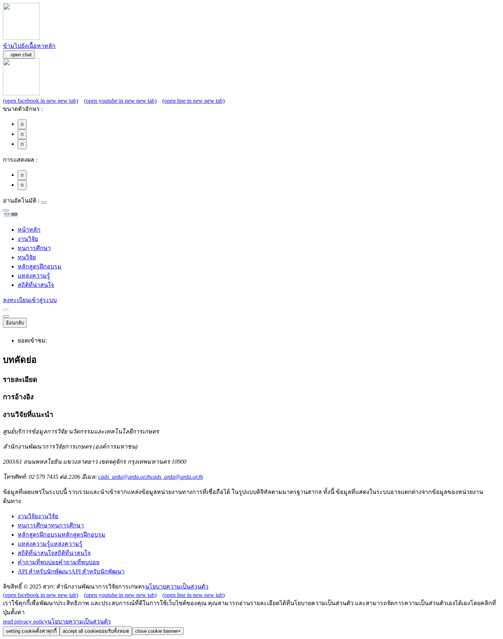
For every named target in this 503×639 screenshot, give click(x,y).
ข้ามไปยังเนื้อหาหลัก (29, 46)
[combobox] (6, 210)
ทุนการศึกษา (34, 248)
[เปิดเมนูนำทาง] (6, 316)
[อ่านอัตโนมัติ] (44, 202)
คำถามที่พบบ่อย (58, 562)
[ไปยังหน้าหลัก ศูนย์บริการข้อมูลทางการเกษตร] (22, 216)
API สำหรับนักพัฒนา (71, 571)
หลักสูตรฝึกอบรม (39, 266)
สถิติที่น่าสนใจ (36, 285)
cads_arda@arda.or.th (150, 477)
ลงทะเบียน (16, 300)
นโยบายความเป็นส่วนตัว (176, 586)
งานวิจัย (28, 239)
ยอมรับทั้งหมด (96, 631)
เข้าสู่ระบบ (43, 300)
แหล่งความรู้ (34, 276)
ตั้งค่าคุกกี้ (31, 631)
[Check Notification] (6, 310)
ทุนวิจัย (27, 257)
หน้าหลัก (29, 230)
